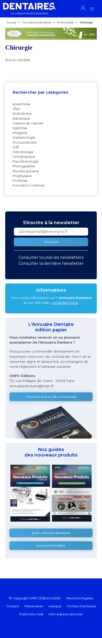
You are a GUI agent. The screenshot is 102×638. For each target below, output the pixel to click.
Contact (12, 606)
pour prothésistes (51, 545)
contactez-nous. (64, 303)
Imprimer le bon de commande (51, 397)
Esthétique (21, 118)
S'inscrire (51, 242)
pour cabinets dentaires (51, 533)
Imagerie (20, 133)
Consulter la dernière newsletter (51, 263)
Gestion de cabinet (28, 123)
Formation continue (29, 185)
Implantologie (24, 137)
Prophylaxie (22, 176)
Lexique (55, 606)
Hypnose (20, 128)
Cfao (16, 109)
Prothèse (20, 180)
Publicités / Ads (31, 614)
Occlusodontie (24, 142)
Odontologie (23, 152)
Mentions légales (79, 598)
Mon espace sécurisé (66, 614)
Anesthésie (21, 104)
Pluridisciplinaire (26, 171)
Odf (16, 147)
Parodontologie (25, 161)
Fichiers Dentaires (81, 606)
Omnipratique (24, 157)
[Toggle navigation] (92, 7)
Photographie (24, 166)
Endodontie (22, 113)
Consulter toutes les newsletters (51, 257)
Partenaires (34, 606)
